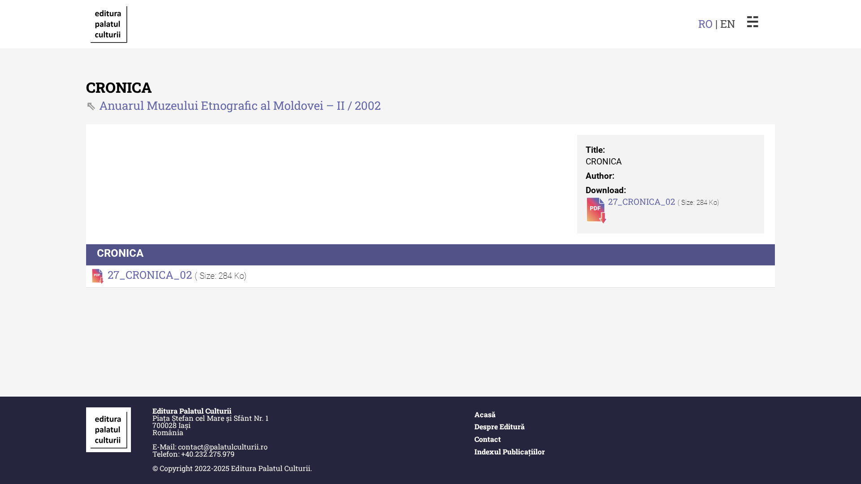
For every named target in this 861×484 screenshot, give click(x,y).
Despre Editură (499, 426)
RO (705, 24)
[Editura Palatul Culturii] (108, 24)
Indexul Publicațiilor (509, 451)
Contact (487, 439)
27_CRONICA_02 (643, 201)
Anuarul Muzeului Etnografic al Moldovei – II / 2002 (240, 105)
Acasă (485, 414)
